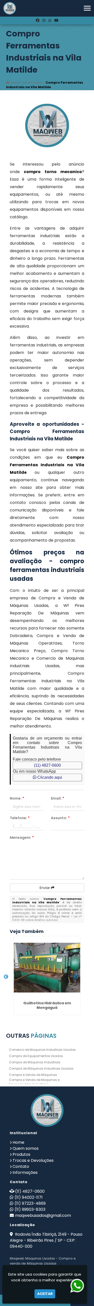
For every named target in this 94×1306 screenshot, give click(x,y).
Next (75, 976)
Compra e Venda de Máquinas (33, 1075)
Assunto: (60, 817)
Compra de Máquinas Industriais (34, 1062)
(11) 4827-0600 (47, 765)
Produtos (21, 1154)
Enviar (45, 887)
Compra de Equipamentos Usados (36, 1056)
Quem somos (26, 1148)
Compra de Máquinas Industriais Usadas (41, 1068)
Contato (21, 1166)
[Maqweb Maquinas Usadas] (47, 1110)
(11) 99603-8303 (30, 1209)
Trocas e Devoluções (33, 1160)
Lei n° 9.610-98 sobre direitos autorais (46, 918)
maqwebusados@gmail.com (43, 1215)
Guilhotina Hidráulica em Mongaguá (47, 1005)
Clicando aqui (49, 777)
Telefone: (20, 817)
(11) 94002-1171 (29, 1197)
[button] (87, 8)
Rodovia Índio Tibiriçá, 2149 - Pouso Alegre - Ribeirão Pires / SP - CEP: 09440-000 (46, 1240)
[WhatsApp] (49, 20)
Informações (25, 1172)
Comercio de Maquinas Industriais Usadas (42, 1050)
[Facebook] (37, 20)
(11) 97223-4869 (30, 1203)
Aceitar (45, 1293)
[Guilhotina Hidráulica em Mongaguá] (47, 967)
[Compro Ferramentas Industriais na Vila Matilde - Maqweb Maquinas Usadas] (9, 8)
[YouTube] (56, 20)
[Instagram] (43, 20)
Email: (57, 798)
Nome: (17, 798)
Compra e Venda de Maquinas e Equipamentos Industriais (34, 1082)
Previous (6, 976)
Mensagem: (22, 837)
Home (18, 1142)
